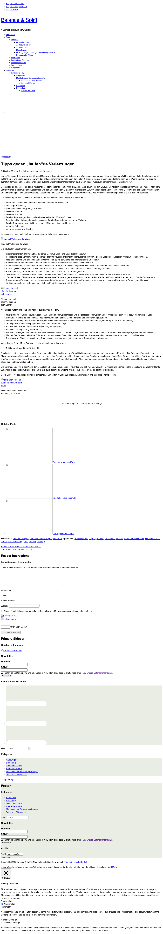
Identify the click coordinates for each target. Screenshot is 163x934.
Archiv (4, 853)
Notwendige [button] (6, 900)
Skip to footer (12, 9)
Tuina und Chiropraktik (16, 774)
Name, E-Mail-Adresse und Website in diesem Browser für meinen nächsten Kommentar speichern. (48, 611)
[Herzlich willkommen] (11, 650)
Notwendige (9, 903)
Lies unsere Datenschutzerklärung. (98, 672)
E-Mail (4, 667)
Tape (26, 541)
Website (4, 605)
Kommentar (7, 590)
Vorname (5, 661)
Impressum (6, 156)
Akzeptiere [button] (101, 866)
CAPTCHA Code (18, 626)
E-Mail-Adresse (8, 600)
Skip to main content (15, 3)
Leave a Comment (43, 170)
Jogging (92, 538)
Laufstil (119, 538)
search (4, 748)
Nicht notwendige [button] (9, 919)
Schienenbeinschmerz (134, 538)
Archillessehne (81, 538)
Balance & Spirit (19, 19)
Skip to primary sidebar (16, 6)
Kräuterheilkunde (14, 768)
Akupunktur (11, 759)
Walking (41, 541)
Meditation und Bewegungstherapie (46, 538)
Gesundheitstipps (21, 538)
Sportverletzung (15, 541)
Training (32, 541)
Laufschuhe (110, 538)
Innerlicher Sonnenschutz (64, 497)
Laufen (100, 538)
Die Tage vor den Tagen (63, 533)
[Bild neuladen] (8, 618)
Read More (112, 866)
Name (4, 595)
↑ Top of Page (7, 779)
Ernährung (11, 762)
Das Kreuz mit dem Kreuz (64, 462)
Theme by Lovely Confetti (75, 861)
